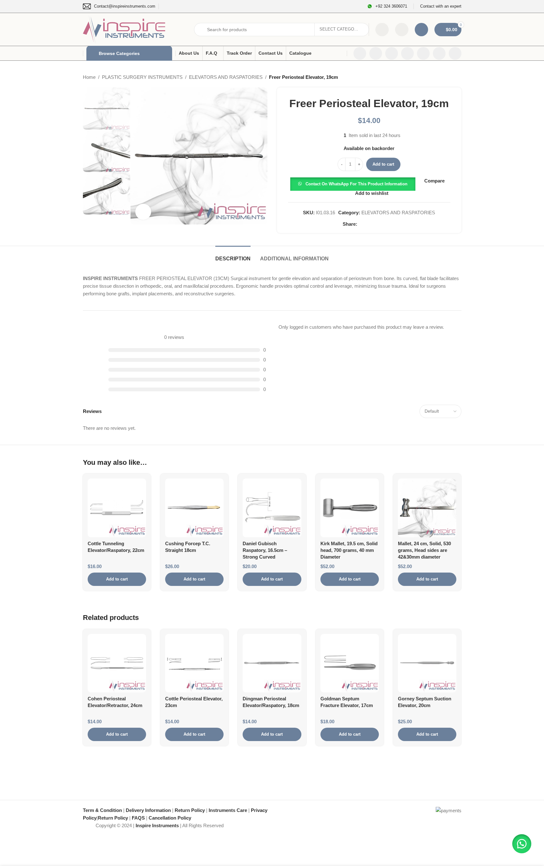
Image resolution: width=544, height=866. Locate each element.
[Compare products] (382, 29)
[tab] (233, 255)
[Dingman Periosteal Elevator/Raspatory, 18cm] (272, 663)
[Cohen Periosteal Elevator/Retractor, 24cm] (117, 663)
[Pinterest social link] (376, 224)
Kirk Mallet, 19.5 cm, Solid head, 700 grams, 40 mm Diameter (349, 550)
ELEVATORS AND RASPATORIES (226, 77)
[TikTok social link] (455, 53)
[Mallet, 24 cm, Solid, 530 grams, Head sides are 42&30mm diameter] (427, 507)
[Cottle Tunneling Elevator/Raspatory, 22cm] (117, 507)
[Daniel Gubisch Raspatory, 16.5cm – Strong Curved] (272, 507)
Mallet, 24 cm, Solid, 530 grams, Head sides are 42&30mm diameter (424, 550)
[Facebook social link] (359, 53)
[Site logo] (124, 28)
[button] (352, 183)
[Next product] (457, 77)
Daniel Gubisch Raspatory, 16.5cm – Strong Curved (265, 550)
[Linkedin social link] (423, 53)
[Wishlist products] (402, 29)
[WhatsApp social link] (439, 53)
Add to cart (383, 164)
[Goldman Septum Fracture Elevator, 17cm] (349, 663)
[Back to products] (450, 77)
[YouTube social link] (407, 53)
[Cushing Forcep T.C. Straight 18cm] (194, 507)
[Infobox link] (119, 6)
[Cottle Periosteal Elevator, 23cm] (194, 663)
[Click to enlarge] (143, 212)
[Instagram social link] (391, 53)
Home (89, 77)
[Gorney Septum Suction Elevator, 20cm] (427, 663)
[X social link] (375, 53)
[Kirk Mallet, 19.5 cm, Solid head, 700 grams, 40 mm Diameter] (349, 507)
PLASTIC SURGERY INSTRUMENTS (142, 77)
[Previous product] (442, 77)
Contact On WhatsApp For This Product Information (356, 184)
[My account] (421, 29)
